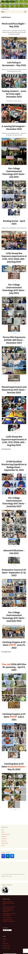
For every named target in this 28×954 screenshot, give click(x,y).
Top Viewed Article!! (7, 917)
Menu (2, 11)
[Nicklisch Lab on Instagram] (3, 856)
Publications (4, 836)
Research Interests (5, 834)
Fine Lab (6, 664)
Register (5, 939)
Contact (3, 845)
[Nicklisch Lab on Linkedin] (8, 856)
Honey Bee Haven (16, 766)
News (2, 829)
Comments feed (6, 945)
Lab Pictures (4, 841)
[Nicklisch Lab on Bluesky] (12, 856)
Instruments (4, 838)
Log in (4, 941)
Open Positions (4, 843)
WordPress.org (6, 948)
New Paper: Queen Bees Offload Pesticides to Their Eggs (8, 903)
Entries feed (5, 943)
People (3, 832)
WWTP (12, 645)
